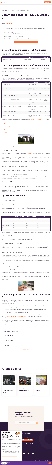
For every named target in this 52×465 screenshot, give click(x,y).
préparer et (16, 316)
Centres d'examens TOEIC (10, 10)
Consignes (6, 345)
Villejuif (5, 128)
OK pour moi (17, 459)
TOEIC (3, 10)
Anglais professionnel (37, 437)
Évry (4, 124)
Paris (4, 123)
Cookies (31, 443)
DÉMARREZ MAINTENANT (26, 439)
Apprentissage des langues (23, 437)
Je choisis (6, 459)
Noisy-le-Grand (7, 126)
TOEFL (25, 443)
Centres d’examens (8, 340)
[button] (4, 463)
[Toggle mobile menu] (2, 2)
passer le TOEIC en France (35, 119)
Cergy (5, 129)
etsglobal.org (29, 153)
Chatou (5, 131)
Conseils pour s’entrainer (9, 343)
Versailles (5, 132)
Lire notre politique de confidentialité (9, 456)
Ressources (46, 437)
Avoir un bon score (8, 337)
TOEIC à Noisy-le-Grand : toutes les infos (8, 390)
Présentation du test (8, 335)
